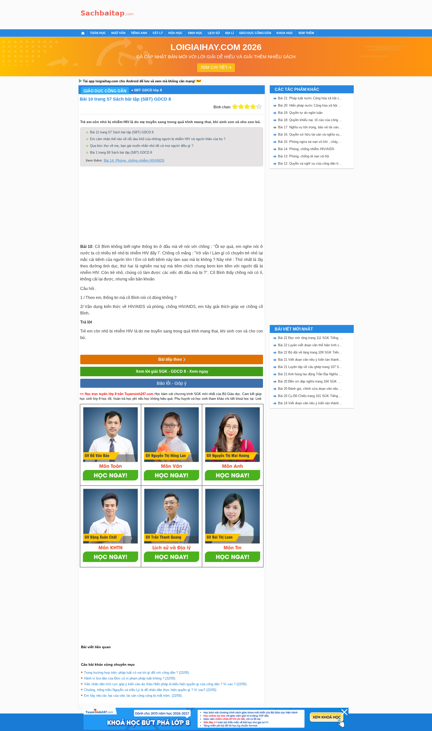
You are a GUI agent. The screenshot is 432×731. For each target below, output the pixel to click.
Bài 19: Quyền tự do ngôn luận (300, 113)
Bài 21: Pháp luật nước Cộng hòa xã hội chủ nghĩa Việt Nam (310, 98)
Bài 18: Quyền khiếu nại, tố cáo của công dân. (310, 120)
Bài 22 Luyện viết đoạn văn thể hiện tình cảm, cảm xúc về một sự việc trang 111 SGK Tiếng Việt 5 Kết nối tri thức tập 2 (310, 345)
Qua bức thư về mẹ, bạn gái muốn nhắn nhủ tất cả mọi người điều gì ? (141, 146)
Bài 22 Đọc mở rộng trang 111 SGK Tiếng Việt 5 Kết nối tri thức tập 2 (310, 338)
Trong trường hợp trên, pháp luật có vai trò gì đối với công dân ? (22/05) (136, 672)
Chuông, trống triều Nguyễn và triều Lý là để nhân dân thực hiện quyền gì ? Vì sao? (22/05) (150, 690)
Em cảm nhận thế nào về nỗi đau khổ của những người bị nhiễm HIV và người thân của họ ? (157, 139)
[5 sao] (259, 107)
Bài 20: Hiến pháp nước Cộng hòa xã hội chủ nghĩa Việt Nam (310, 105)
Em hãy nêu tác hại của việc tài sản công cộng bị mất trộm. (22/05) (133, 695)
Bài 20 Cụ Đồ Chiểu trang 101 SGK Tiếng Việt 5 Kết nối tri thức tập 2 (310, 396)
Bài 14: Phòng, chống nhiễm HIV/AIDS (134, 160)
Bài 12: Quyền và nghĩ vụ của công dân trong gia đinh (310, 163)
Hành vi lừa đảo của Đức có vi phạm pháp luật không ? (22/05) (129, 678)
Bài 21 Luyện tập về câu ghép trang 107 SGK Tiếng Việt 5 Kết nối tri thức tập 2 (310, 367)
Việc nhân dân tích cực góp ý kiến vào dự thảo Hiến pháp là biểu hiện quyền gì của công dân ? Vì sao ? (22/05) (165, 684)
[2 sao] (241, 107)
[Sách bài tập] (107, 14)
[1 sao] (235, 107)
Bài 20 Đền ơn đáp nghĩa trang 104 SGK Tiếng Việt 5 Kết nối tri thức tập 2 (310, 381)
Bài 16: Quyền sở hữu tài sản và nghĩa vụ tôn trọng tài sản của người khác (310, 134)
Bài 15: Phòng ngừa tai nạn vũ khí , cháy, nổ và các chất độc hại (310, 142)
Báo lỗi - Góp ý (171, 383)
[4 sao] (253, 107)
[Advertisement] (227, 14)
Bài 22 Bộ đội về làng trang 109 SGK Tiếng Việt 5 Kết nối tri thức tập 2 (310, 352)
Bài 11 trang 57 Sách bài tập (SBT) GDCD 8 (122, 132)
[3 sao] (247, 107)
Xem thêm (306, 33)
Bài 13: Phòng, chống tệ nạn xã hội (303, 156)
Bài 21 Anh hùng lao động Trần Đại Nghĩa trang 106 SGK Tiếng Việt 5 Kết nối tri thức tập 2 (310, 374)
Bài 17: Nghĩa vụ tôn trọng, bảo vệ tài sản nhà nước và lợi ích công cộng (310, 127)
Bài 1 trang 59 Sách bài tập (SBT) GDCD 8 (121, 152)
